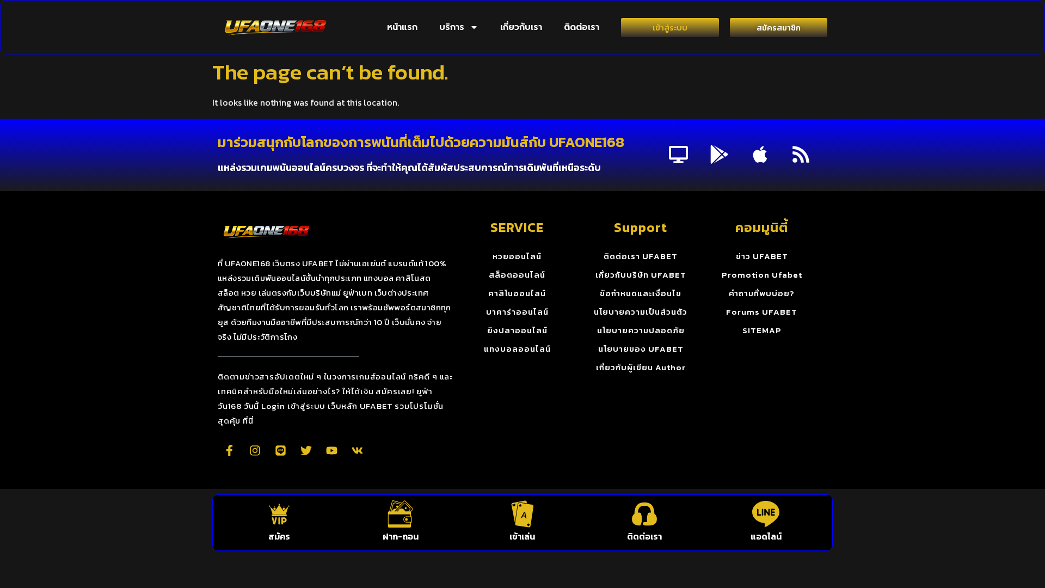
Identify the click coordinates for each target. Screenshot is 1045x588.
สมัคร (279, 536)
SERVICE (517, 227)
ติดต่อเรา (581, 27)
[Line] (280, 450)
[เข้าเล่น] (522, 514)
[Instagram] (254, 450)
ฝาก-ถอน (401, 536)
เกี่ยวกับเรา (521, 27)
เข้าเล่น (522, 536)
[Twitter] (305, 450)
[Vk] (357, 450)
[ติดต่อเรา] (644, 514)
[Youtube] (331, 450)
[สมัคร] (279, 514)
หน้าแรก (402, 27)
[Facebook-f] (229, 450)
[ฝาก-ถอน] (400, 514)
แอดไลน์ (766, 536)
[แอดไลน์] (765, 514)
